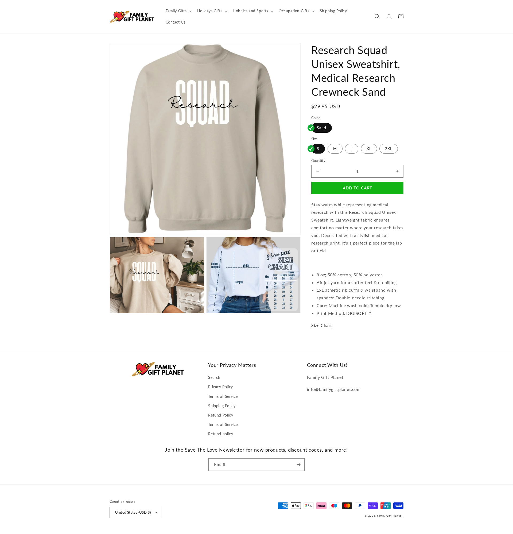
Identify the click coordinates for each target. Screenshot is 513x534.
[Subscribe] (298, 464)
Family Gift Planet (389, 515)
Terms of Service (223, 396)
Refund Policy (220, 415)
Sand (321, 127)
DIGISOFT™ (358, 313)
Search (214, 377)
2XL (388, 148)
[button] (178, 11)
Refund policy (220, 434)
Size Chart (321, 325)
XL (369, 148)
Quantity (318, 160)
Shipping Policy (221, 405)
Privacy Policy (220, 386)
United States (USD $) (133, 512)
